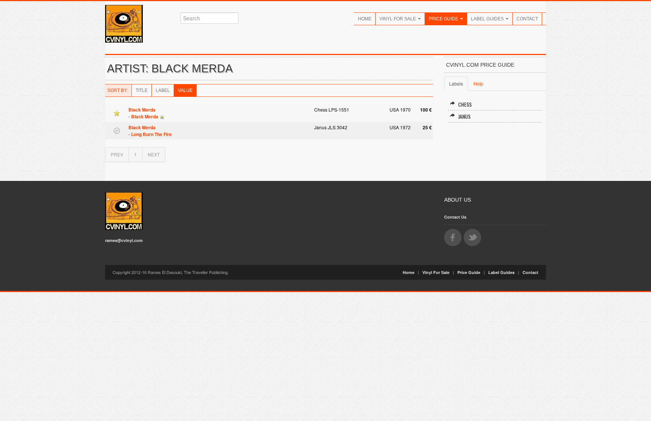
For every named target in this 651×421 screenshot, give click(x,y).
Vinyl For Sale (398, 18)
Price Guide (444, 18)
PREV (117, 154)
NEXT (154, 154)
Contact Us (455, 217)
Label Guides (488, 18)
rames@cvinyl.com (124, 240)
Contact (527, 18)
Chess (465, 104)
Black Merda (142, 109)
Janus (464, 116)
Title (142, 90)
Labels (456, 83)
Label (163, 90)
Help (478, 83)
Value (185, 90)
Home (364, 18)
